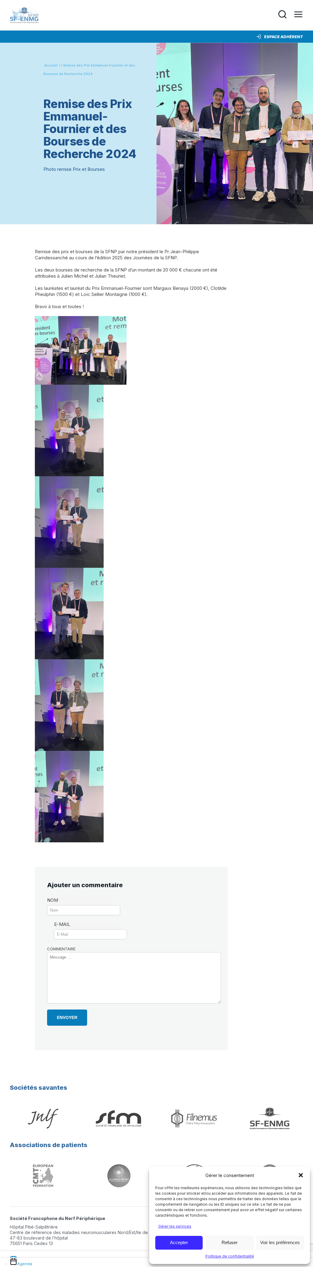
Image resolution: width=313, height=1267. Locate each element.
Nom (52, 900)
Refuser (230, 1242)
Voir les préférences (280, 1242)
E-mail (62, 924)
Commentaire (61, 948)
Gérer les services (174, 1226)
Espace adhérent (283, 36)
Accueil (50, 65)
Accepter (179, 1242)
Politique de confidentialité (229, 1256)
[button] (301, 1175)
